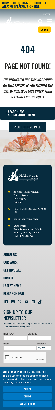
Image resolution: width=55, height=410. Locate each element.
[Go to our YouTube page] (25, 300)
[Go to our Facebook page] (5, 300)
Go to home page (28, 126)
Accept (27, 389)
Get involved (12, 270)
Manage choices (27, 404)
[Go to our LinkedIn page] (32, 300)
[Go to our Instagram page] (12, 300)
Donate (44, 29)
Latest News (12, 285)
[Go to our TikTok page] (39, 300)
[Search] (40, 21)
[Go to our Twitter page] (18, 300)
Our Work (10, 262)
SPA (48, 14)
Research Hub (13, 293)
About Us (10, 254)
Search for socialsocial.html (21, 113)
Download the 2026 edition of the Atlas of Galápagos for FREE (24, 4)
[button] (49, 21)
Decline (27, 396)
